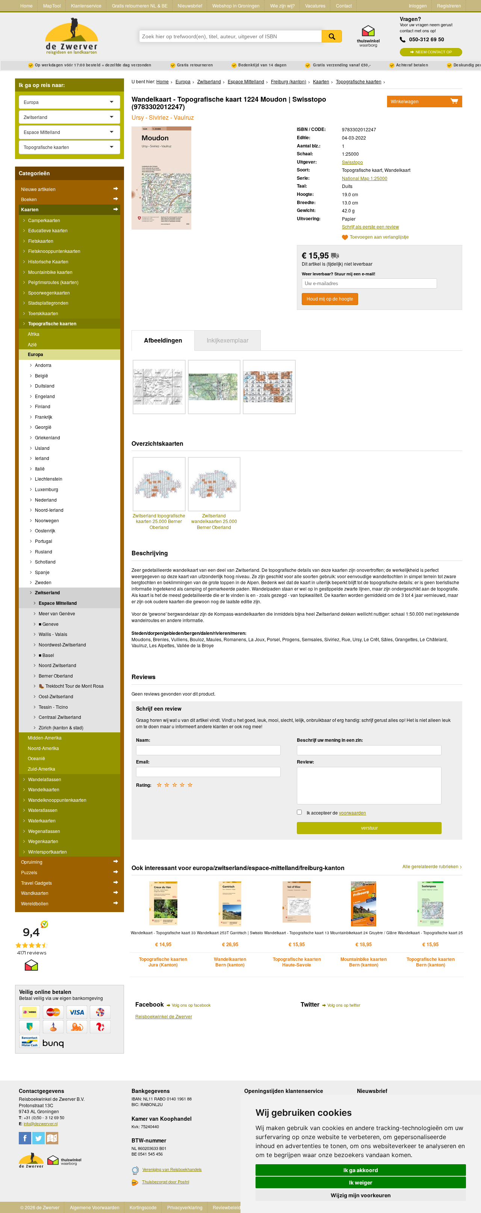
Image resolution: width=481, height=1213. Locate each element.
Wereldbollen (34, 903)
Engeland (44, 396)
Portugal (43, 541)
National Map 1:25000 (364, 178)
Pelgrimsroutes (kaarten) (53, 282)
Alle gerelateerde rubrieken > (432, 866)
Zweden (42, 582)
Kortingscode (143, 1207)
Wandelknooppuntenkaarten (56, 800)
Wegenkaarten (42, 841)
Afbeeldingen (163, 340)
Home (26, 5)
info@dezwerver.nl (40, 1123)
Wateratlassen (42, 810)
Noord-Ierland (49, 510)
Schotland (45, 561)
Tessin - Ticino (53, 706)
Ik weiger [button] (360, 1182)
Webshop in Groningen (236, 5)
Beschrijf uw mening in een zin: (330, 740)
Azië (32, 344)
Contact (344, 5)
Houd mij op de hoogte (330, 299)
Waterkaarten (41, 820)
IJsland (42, 448)
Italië (39, 468)
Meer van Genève (56, 613)
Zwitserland (47, 592)
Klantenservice (86, 5)
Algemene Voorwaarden (94, 1207)
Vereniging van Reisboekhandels (172, 1169)
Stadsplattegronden (47, 302)
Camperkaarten (43, 220)
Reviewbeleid (227, 1207)
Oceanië (36, 758)
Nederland (45, 499)
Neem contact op (434, 52)
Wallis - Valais (52, 634)
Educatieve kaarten (47, 230)
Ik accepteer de (336, 812)
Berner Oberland (55, 675)
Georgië (42, 427)
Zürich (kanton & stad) (60, 727)
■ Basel (46, 655)
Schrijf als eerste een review (370, 226)
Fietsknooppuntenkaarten (53, 251)
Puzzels (29, 872)
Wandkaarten (34, 893)
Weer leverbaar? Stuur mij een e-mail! (338, 274)
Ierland (41, 458)
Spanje (42, 572)
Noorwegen (46, 520)
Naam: (143, 740)
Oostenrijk (44, 530)
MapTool (52, 5)
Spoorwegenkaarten (48, 292)
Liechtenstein (48, 478)
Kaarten (29, 209)
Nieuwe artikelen (38, 189)
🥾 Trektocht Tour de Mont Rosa (71, 685)
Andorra (42, 365)
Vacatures (315, 5)
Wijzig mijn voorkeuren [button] (361, 1195)
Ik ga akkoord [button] (360, 1170)
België (41, 375)
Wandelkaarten (43, 789)
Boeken (29, 199)
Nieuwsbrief (190, 5)
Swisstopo (352, 162)
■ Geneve (48, 624)
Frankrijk (43, 416)
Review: (305, 761)
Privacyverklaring (185, 1207)
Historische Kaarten (47, 261)
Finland (42, 406)
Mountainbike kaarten (50, 272)
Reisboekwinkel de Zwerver (163, 1016)
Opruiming (31, 861)
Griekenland (47, 437)
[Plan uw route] (52, 1138)
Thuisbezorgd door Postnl (165, 1181)
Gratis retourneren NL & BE (140, 5)
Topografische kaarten (51, 323)
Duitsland (44, 385)
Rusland (43, 551)
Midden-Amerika (45, 737)
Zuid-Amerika (41, 768)
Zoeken (332, 36)
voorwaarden (352, 812)
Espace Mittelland (57, 603)
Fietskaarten (40, 240)
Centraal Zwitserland (59, 717)
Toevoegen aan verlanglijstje (379, 237)
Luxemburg (46, 489)
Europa (35, 354)
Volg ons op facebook (191, 1005)
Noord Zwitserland (57, 665)
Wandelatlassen (44, 779)
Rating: (143, 785)
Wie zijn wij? (282, 5)
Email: (143, 761)
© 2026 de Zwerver (39, 1207)
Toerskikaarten (42, 313)
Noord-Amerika (43, 748)
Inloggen (418, 5)
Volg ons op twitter (343, 1005)
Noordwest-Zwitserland (62, 644)
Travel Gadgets (36, 882)
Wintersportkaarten (47, 851)
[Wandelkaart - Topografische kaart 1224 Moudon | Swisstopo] (161, 177)
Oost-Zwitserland (55, 696)
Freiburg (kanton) (288, 81)
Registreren (449, 5)
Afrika (33, 334)
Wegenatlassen (43, 831)
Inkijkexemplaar (227, 340)
